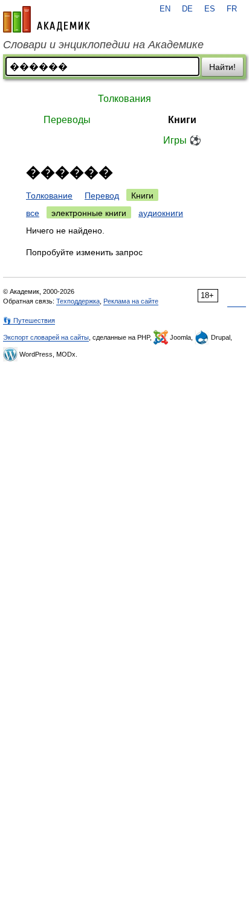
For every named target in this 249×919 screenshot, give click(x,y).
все (32, 213)
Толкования (124, 99)
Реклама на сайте (130, 301)
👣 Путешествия (29, 320)
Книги (182, 120)
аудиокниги (160, 213)
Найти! (222, 67)
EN (165, 9)
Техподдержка (78, 301)
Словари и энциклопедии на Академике (103, 45)
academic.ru (46, 19)
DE (187, 9)
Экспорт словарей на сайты (46, 337)
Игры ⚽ (182, 140)
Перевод (102, 195)
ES (209, 9)
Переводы (67, 120)
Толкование (49, 195)
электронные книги (88, 213)
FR (232, 9)
